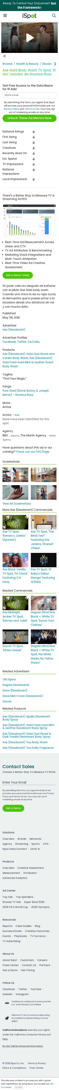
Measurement (11, 873)
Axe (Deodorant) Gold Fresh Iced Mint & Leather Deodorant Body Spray (28, 726)
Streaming (21, 844)
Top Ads (8, 897)
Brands (21, 839)
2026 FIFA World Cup (15, 907)
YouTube (33, 342)
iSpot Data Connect (15, 849)
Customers (27, 960)
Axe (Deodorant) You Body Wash (25, 742)
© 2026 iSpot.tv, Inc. (13, 1063)
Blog (37, 926)
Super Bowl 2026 (34, 902)
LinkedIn (7, 994)
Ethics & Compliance (14, 1067)
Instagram (22, 994)
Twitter (21, 342)
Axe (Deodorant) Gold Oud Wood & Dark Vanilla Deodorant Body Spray (27, 735)
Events (7, 936)
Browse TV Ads (12, 902)
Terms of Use (32, 109)
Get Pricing (28, 970)
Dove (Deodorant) (15, 690)
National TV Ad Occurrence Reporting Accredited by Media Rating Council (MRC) (30, 1018)
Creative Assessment (30, 868)
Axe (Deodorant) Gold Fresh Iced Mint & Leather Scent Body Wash (28, 362)
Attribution (30, 873)
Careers (42, 960)
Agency (7, 844)
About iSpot (10, 960)
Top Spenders (24, 897)
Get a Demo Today (17, 275)
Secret (7, 701)
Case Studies (23, 926)
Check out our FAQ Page (32, 452)
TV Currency (38, 936)
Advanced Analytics (15, 878)
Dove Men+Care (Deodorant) (23, 696)
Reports (7, 926)
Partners (44, 965)
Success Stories (12, 931)
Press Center (11, 965)
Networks (35, 839)
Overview (8, 839)
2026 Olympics (40, 907)
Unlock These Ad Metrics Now (29, 118)
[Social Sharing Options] (4, 56)
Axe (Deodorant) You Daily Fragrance (28, 748)
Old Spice (9, 679)
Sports (35, 844)
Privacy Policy (11, 109)
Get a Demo (10, 970)
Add (17, 415)
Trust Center (36, 1067)
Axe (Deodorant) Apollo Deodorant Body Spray (26, 718)
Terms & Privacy (37, 1063)
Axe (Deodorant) (14, 329)
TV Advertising (11, 941)
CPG (45, 844)
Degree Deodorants (16, 685)
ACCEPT (18, 1087)
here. (5, 1039)
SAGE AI (35, 849)
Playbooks (20, 936)
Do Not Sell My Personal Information (23, 1046)
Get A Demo (13, 808)
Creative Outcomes (37, 931)
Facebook (9, 342)
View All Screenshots (17, 504)
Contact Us (29, 965)
